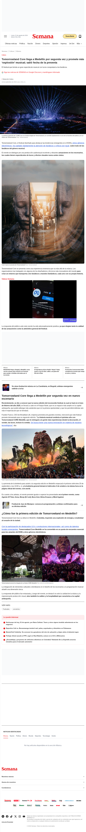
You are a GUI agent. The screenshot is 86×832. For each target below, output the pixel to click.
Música (18, 51)
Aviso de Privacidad (9, 822)
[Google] (3, 816)
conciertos (16, 609)
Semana (4, 51)
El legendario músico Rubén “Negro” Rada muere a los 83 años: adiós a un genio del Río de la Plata (47, 371)
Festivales (6, 609)
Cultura (11, 51)
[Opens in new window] (7, 816)
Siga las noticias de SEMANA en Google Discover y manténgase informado (32, 72)
